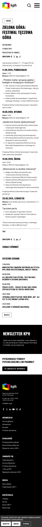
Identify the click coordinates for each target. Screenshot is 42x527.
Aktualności (6, 45)
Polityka (5, 499)
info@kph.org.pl (7, 403)
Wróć (8, 21)
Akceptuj (6, 524)
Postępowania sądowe (10, 442)
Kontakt (5, 427)
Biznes (4, 502)
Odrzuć (16, 524)
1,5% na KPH (7, 469)
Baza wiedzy (6, 484)
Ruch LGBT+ (6, 505)
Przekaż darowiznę (9, 430)
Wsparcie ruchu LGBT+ (10, 448)
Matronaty (6, 508)
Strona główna (7, 421)
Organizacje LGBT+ (9, 487)
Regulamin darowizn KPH (11, 472)
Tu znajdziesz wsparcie (14, 369)
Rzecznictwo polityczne (10, 445)
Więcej (8, 315)
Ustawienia (26, 524)
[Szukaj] (29, 5)
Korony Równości (8, 463)
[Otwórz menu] (37, 5)
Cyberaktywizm (7, 460)
